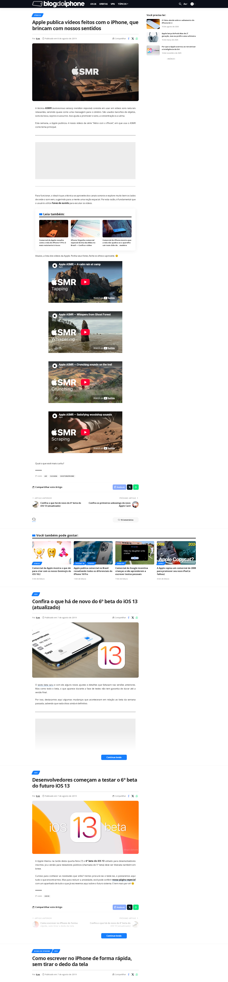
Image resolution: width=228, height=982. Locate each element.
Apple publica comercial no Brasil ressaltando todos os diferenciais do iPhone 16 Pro (93, 571)
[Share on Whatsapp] (137, 38)
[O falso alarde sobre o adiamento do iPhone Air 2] (153, 24)
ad (46, 476)
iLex (38, 38)
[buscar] (180, 4)
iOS (35, 594)
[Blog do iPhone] (59, 4)
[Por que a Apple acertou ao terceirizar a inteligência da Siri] (153, 50)
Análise (120, 564)
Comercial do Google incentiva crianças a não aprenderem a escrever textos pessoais (131, 571)
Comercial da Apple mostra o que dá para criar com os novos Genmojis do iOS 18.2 (51, 571)
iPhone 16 (79, 564)
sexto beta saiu (45, 684)
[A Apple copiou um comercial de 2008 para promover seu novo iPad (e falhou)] (176, 553)
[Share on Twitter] (133, 38)
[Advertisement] (85, 160)
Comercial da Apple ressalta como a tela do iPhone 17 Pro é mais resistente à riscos (52, 242)
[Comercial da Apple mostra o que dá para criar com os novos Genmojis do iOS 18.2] (51, 553)
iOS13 (47, 896)
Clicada (53, 476)
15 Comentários (127, 520)
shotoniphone (67, 476)
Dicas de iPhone (42, 951)
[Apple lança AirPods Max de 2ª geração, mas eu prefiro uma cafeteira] (153, 37)
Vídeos (37, 15)
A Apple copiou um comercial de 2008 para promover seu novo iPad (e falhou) (176, 571)
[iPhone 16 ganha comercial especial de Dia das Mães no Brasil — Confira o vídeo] (85, 228)
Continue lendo (114, 757)
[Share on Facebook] (128, 38)
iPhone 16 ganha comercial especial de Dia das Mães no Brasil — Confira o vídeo (83, 242)
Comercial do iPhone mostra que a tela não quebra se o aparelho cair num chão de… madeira (117, 242)
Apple (161, 564)
